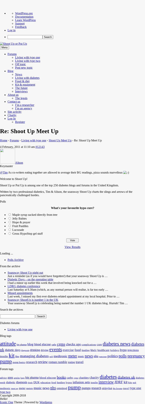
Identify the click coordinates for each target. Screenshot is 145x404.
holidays (114, 350)
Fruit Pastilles (20, 226)
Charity (12, 115)
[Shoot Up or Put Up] (13, 43)
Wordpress (45, 402)
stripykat (107, 388)
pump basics (19, 362)
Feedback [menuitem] (21, 26)
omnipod (62, 388)
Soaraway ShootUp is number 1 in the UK (33, 299)
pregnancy (136, 355)
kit (12, 355)
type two (5, 392)
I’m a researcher (24, 105)
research (31, 362)
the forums (117, 388)
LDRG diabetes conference (24, 286)
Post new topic (24, 67)
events (55, 349)
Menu (5, 47)
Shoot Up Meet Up (60, 140)
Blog (10, 71)
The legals (21, 98)
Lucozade (18, 229)
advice (3, 377)
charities (84, 377)
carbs (54, 344)
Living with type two (27, 60)
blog (30, 344)
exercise (68, 350)
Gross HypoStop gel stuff (27, 233)
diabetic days (12, 350)
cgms (61, 344)
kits (130, 382)
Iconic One (6, 402)
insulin (4, 356)
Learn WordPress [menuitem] (25, 20)
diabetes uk (126, 377)
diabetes (108, 377)
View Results (72, 247)
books (61, 377)
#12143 (40, 146)
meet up (14, 388)
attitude (8, 343)
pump (6, 361)
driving (45, 350)
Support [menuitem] (20, 23)
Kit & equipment (25, 84)
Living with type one (27, 57)
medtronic (60, 356)
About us (13, 94)
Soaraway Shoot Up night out (25, 272)
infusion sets (81, 382)
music (81, 356)
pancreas (103, 357)
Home (3, 140)
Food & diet (22, 81)
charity (94, 377)
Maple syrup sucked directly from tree (34, 214)
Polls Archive (16, 259)
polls (123, 355)
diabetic (10, 382)
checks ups (73, 344)
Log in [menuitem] (11, 30)
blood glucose (42, 344)
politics (112, 356)
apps (10, 377)
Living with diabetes (27, 77)
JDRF (118, 382)
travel (79, 362)
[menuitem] (76, 37)
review (43, 362)
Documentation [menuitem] (24, 16)
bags (23, 378)
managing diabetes (34, 356)
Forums (12, 54)
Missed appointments (20, 293)
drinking (35, 350)
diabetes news (116, 343)
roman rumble (58, 362)
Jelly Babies (19, 218)
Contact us (14, 101)
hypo (123, 350)
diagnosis (25, 350)
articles (17, 378)
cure (99, 344)
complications (89, 344)
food (78, 350)
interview (106, 382)
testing (71, 362)
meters (29, 388)
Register (20, 122)
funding (86, 350)
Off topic (20, 64)
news (89, 356)
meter (72, 356)
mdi (51, 357)
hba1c (93, 350)
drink (30, 383)
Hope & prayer (21, 222)
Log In (12, 118)
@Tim (4, 172)
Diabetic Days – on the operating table (30, 279)
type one (135, 388)
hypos (69, 382)
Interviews (21, 91)
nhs (96, 356)
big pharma (22, 344)
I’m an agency (23, 108)
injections (133, 350)
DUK (36, 382)
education (45, 382)
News (18, 74)
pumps (86, 388)
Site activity (15, 111)
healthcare (103, 350)
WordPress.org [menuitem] (24, 13)
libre (17, 356)
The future (21, 88)
